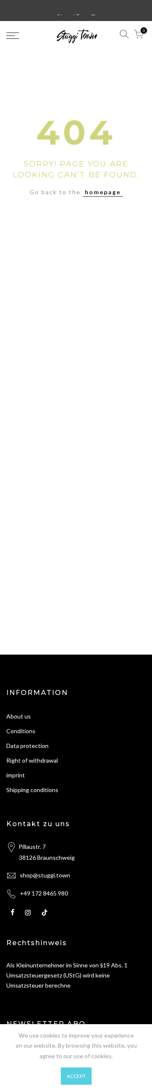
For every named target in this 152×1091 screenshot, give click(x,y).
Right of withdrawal (32, 760)
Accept (76, 1076)
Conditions (20, 730)
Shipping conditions (32, 789)
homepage (103, 191)
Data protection (27, 745)
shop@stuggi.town (45, 875)
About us (18, 716)
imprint (15, 775)
